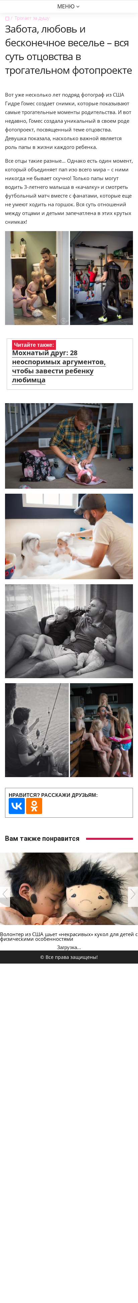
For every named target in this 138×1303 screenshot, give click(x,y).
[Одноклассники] (34, 806)
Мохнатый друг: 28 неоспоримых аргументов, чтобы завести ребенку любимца (59, 366)
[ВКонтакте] (17, 806)
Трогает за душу (32, 18)
